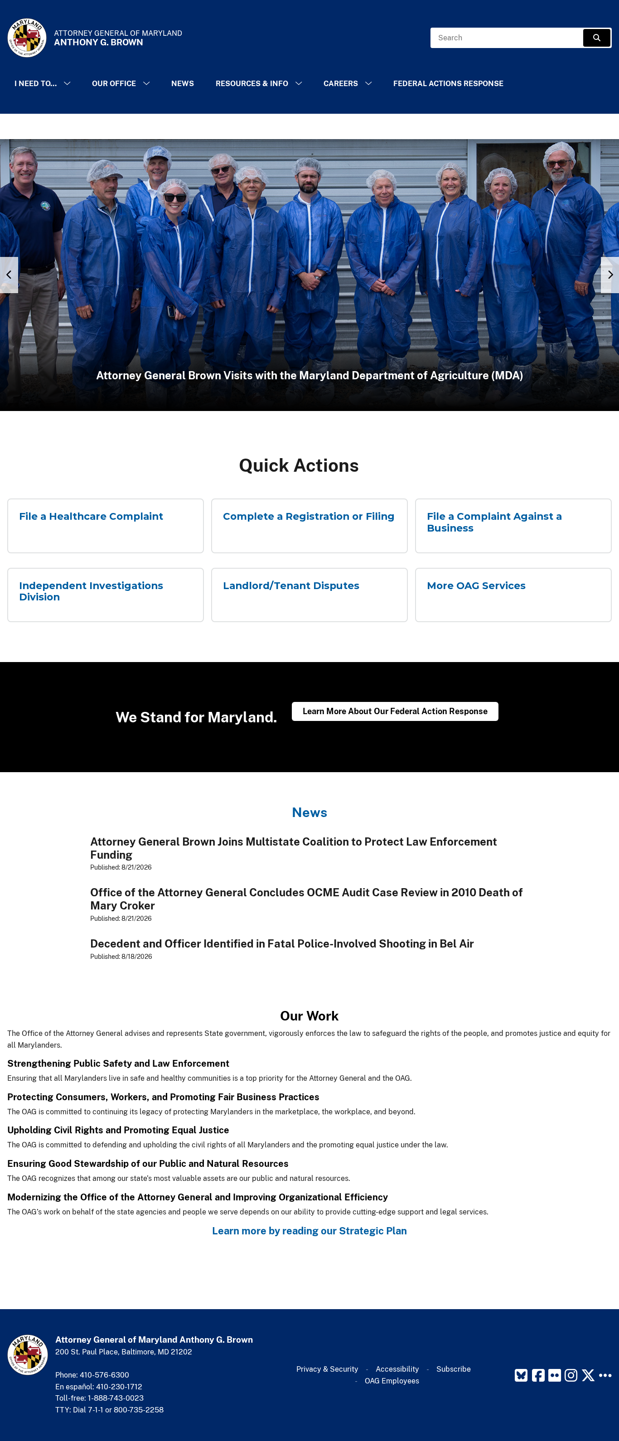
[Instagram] (571, 1375)
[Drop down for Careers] (368, 83)
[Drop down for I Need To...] (67, 83)
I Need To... (36, 83)
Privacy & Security (327, 1369)
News (182, 83)
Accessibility (397, 1369)
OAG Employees (392, 1381)
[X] (588, 1375)
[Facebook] (538, 1375)
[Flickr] (554, 1375)
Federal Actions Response (448, 83)
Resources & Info (252, 83)
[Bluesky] (521, 1375)
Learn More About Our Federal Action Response (395, 711)
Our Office (114, 83)
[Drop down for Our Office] (146, 83)
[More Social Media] (605, 1375)
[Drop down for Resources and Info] (298, 83)
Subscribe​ (453, 1369)
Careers (341, 83)
